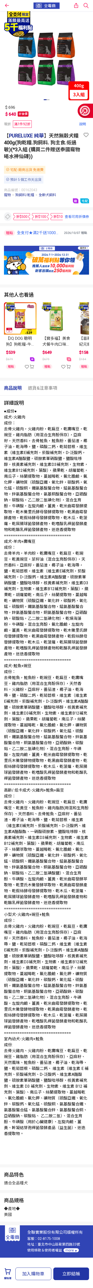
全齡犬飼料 (47, 195)
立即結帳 (71, 1273)
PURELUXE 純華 (26, 136)
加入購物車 (33, 1273)
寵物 (7, 195)
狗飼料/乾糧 (24, 195)
